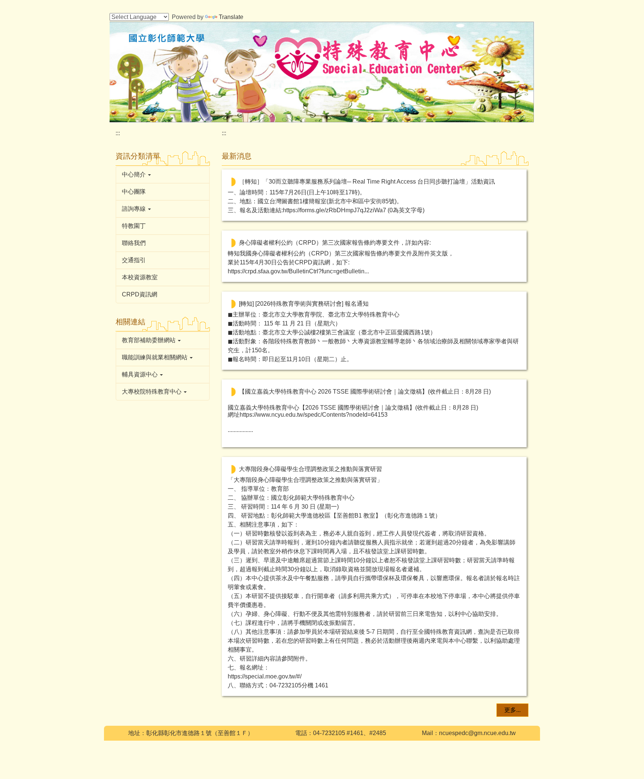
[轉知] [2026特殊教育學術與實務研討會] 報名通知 (304, 304)
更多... (512, 710)
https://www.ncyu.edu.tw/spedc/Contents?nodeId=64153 (314, 414)
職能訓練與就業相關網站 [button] (155, 357)
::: (118, 133)
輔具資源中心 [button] (140, 374)
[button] (162, 174)
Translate (231, 17)
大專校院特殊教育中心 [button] (152, 391)
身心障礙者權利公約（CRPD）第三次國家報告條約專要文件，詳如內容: (335, 242)
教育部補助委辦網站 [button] (149, 340)
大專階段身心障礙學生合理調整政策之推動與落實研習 (310, 469)
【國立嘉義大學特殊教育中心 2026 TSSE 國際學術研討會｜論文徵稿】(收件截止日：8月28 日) (365, 391)
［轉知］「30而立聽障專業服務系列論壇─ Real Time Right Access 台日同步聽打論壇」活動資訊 (367, 181)
